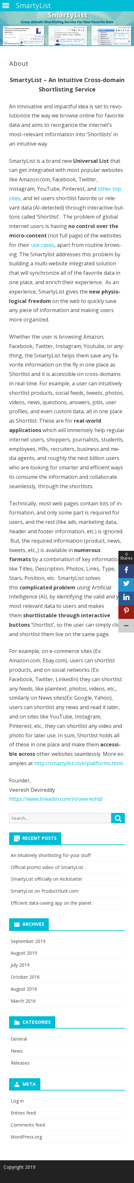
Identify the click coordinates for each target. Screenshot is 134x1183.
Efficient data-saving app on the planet (51, 903)
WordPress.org (26, 1137)
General (19, 1039)
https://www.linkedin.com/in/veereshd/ (56, 799)
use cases (42, 244)
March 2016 (23, 1001)
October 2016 (25, 977)
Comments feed (28, 1125)
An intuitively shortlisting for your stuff (50, 855)
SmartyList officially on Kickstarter (46, 879)
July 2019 (20, 965)
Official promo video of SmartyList (47, 867)
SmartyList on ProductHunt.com (44, 891)
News (17, 1051)
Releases (20, 1063)
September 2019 (28, 941)
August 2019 (24, 953)
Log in (17, 1101)
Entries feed (23, 1113)
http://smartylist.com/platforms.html (78, 763)
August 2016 (24, 989)
